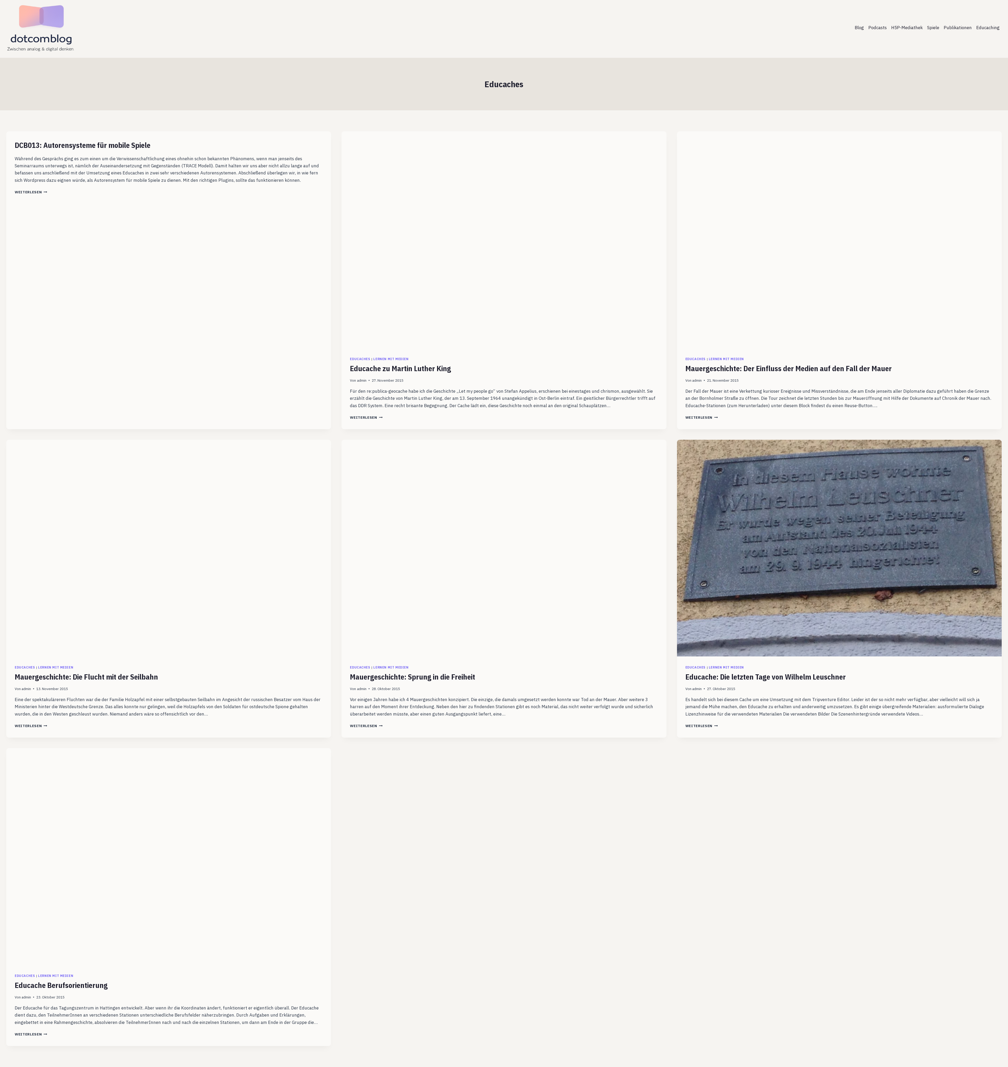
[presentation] (504, 239)
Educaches (360, 359)
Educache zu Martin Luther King (400, 368)
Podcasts (877, 27)
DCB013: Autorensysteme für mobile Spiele (82, 145)
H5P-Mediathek (907, 27)
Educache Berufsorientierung (61, 985)
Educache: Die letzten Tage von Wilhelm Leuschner (765, 677)
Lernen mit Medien (390, 359)
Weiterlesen (31, 192)
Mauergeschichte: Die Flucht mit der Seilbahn (86, 677)
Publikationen (958, 27)
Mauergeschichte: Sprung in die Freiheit (412, 677)
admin (361, 380)
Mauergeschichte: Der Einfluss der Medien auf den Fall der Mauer (788, 368)
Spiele (933, 27)
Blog (859, 27)
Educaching (988, 27)
